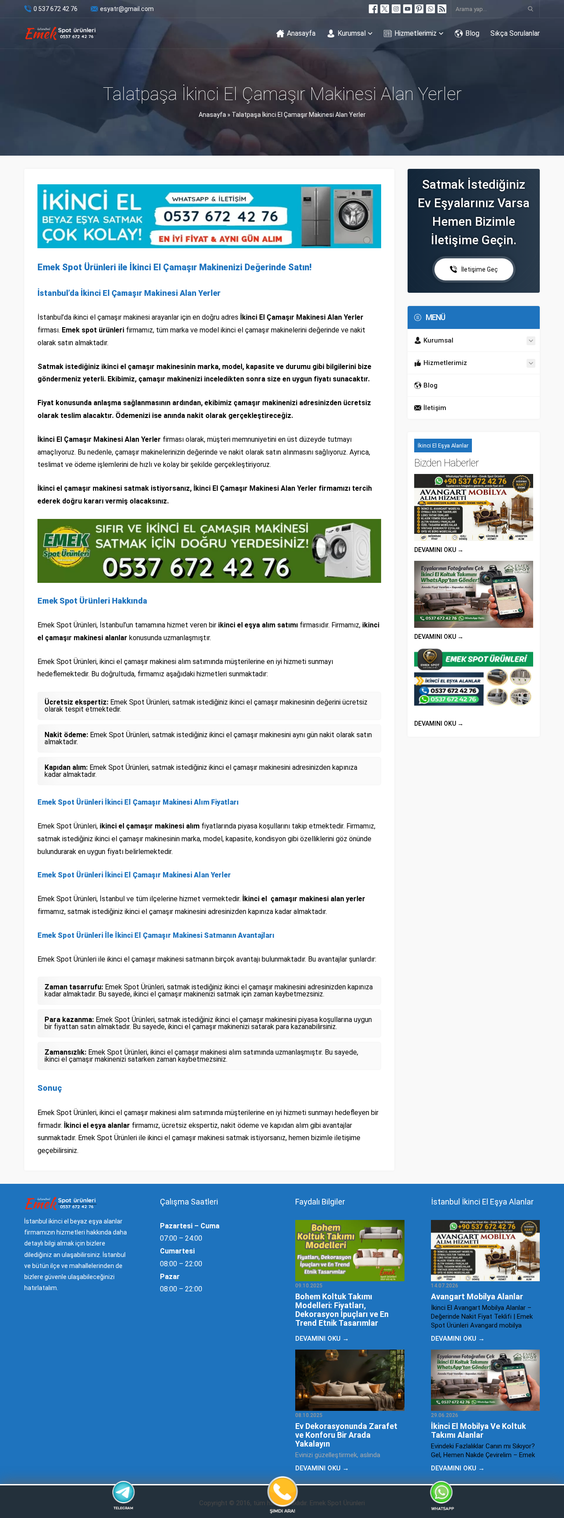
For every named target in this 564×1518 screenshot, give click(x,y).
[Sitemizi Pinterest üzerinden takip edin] (419, 8)
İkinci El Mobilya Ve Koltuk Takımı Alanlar (478, 1430)
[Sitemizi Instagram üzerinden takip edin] (396, 8)
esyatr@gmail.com (127, 8)
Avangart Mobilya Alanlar (477, 1296)
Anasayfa (212, 114)
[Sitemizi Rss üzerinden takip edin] (442, 8)
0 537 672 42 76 (55, 8)
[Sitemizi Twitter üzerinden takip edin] (384, 8)
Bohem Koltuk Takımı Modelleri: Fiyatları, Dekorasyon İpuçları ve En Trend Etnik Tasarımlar (342, 1310)
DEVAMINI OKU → (439, 549)
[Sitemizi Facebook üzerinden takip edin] (373, 8)
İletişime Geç (479, 269)
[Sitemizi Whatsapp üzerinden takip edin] (430, 8)
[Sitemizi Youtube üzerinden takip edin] (407, 8)
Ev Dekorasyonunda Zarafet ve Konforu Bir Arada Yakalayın (346, 1434)
